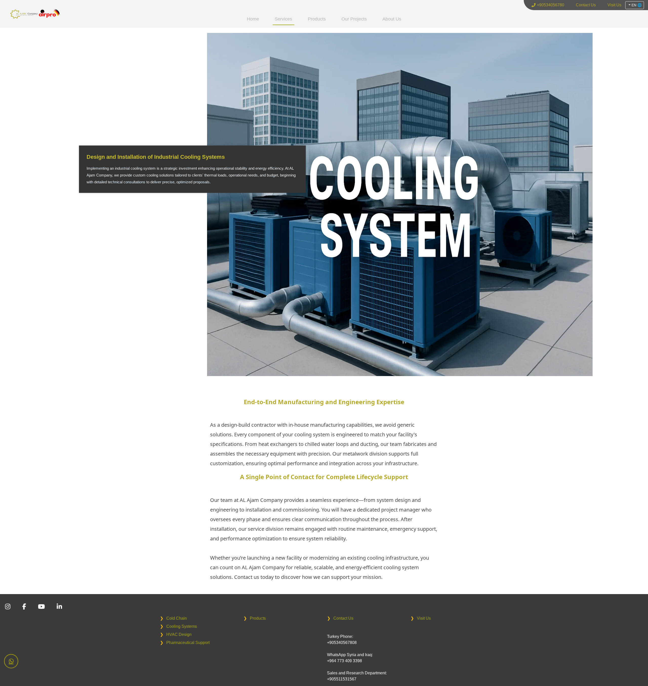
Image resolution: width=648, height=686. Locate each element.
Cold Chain (173, 618)
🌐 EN (636, 5)
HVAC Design (176, 634)
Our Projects (354, 19)
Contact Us (340, 618)
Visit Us (421, 618)
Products (317, 19)
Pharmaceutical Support (185, 642)
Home (253, 19)
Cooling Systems (178, 626)
